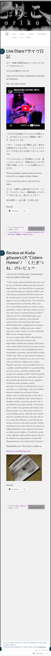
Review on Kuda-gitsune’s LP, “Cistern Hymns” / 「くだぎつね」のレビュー (25, 260)
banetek (29, 232)
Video (28, 37)
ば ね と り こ (25, 13)
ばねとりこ (18, 232)
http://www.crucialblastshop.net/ (18, 451)
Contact (31, 34)
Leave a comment (36, 229)
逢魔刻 (18, 234)
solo (31, 234)
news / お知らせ (20, 506)
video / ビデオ (13, 229)
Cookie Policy (42, 647)
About (22, 34)
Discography (42, 34)
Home (14, 34)
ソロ (23, 232)
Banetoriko (36, 232)
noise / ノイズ (13, 508)
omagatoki (25, 234)
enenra (13, 234)
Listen (14, 37)
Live (21, 37)
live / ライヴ (19, 227)
